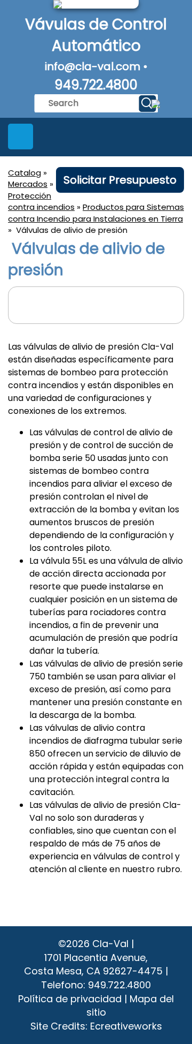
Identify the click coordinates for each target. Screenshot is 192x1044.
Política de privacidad (70, 998)
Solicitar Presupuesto (120, 179)
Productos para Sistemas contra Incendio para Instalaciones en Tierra (96, 212)
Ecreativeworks (126, 1026)
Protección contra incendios (41, 201)
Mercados (27, 184)
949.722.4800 (96, 85)
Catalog (24, 172)
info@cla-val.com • (96, 66)
